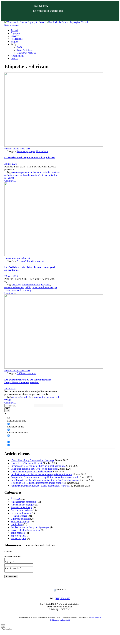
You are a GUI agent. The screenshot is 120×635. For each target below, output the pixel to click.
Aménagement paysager (22, 504)
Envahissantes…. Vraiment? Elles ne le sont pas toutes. (38, 466)
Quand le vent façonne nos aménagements (31, 471)
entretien (47, 172)
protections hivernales (42, 287)
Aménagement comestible (23, 501)
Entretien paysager (26, 151)
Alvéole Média (95, 617)
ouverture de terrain (14, 287)
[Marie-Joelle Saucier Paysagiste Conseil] (46, 22)
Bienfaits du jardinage (21, 507)
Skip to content (11, 25)
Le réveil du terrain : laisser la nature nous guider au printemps (41, 474)
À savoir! (21, 261)
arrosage (16, 284)
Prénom (9, 562)
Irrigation (45, 284)
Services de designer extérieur (25, 530)
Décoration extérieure (21, 510)
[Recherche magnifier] (7, 409)
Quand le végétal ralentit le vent (26, 463)
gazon (15, 397)
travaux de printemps (22, 290)
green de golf (25, 397)
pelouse (51, 397)
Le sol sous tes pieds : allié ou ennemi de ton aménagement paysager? (45, 480)
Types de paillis (18, 535)
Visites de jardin (18, 538)
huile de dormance (31, 284)
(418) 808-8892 (62, 598)
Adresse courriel (13, 556)
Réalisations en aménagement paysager (30, 527)
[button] (10, 180)
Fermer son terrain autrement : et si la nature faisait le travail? (40, 485)
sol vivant (9, 178)
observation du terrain (26, 175)
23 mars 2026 (11, 276)
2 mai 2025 (9, 388)
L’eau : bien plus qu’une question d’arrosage (32, 460)
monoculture (40, 397)
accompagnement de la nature (26, 172)
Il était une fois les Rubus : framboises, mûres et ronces (38, 482)
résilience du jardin (47, 175)
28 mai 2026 (10, 163)
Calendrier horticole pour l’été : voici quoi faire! (29, 157)
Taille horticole (18, 532)
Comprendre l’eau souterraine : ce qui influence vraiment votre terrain (45, 477)
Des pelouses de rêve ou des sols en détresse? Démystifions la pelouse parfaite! (27, 381)
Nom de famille (12, 568)
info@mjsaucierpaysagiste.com (48, 10)
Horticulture (42, 151)
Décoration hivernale (21, 513)
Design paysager (19, 516)
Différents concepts (26, 373)
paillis (28, 287)
